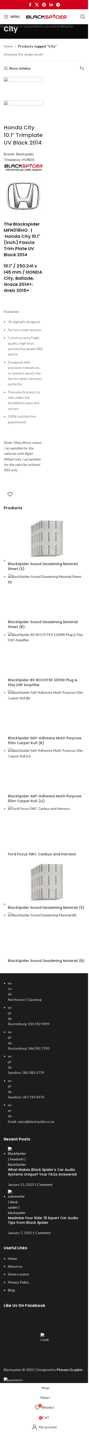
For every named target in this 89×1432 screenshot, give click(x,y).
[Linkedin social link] (51, 4)
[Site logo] (47, 16)
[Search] (83, 17)
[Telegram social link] (58, 4)
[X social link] (36, 4)
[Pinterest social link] (44, 4)
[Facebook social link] (30, 4)
